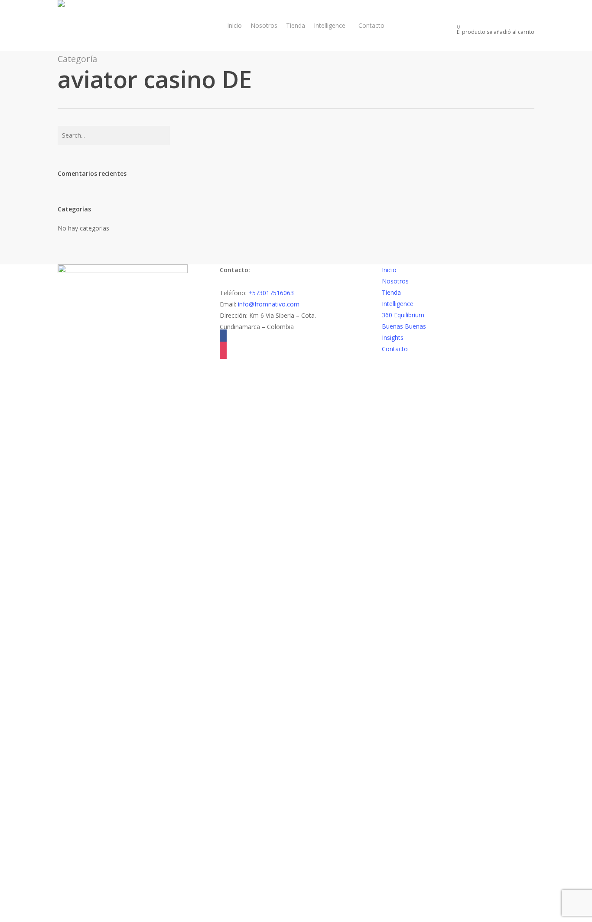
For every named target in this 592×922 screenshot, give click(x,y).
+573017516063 (271, 293)
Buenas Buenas (404, 326)
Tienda (391, 292)
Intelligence (397, 304)
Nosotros (395, 281)
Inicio (389, 270)
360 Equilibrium (403, 315)
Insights (392, 337)
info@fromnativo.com (268, 304)
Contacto (395, 349)
